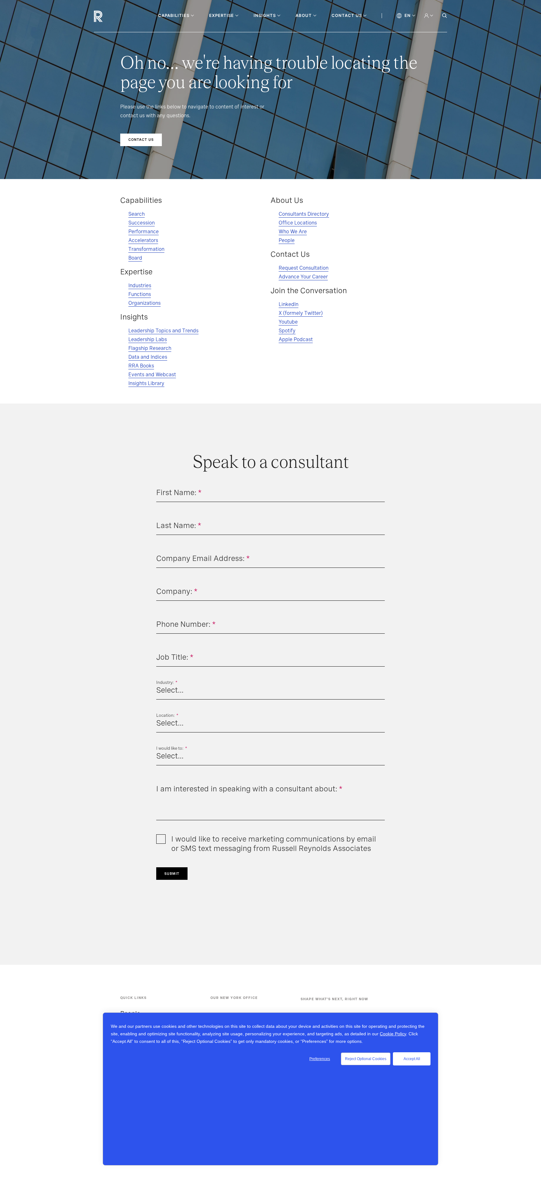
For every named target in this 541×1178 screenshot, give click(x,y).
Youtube (288, 322)
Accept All (412, 1059)
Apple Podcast (296, 339)
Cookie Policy (393, 1033)
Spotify (287, 331)
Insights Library (146, 383)
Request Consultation (303, 268)
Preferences (319, 1059)
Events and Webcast (152, 375)
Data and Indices (147, 357)
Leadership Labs (147, 339)
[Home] (109, 16)
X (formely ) (301, 313)
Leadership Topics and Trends (163, 331)
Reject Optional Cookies (365, 1059)
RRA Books (141, 366)
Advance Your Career (303, 277)
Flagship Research (149, 348)
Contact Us (141, 139)
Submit (171, 873)
